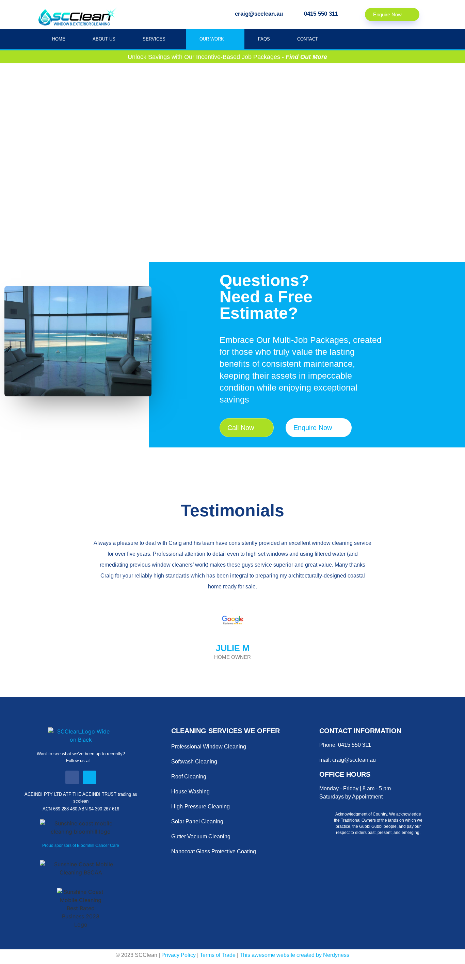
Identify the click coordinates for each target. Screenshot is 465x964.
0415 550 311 (321, 14)
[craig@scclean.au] (227, 13)
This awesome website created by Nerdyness (294, 955)
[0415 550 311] (296, 13)
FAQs (264, 39)
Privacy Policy (178, 955)
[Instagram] (89, 777)
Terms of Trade (218, 955)
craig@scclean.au (259, 14)
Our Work (211, 39)
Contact (307, 39)
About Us (104, 39)
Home (58, 39)
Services (154, 39)
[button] (46, 607)
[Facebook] (72, 777)
